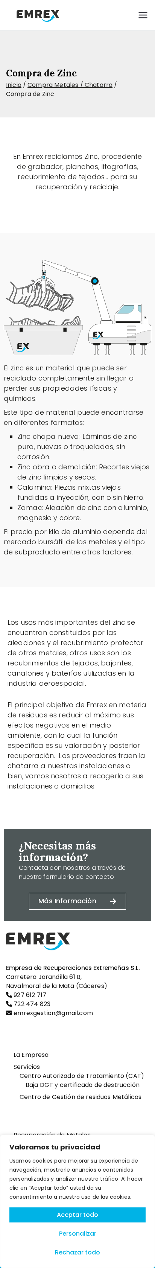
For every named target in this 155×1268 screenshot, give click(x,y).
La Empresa (31, 1054)
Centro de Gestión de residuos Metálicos (80, 1097)
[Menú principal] (143, 15)
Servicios (27, 1067)
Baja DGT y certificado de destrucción (83, 1085)
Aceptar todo (77, 1214)
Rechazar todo (77, 1252)
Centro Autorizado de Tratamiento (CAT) (82, 1076)
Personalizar (77, 1233)
